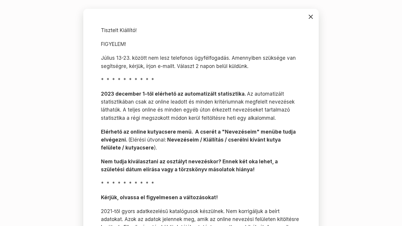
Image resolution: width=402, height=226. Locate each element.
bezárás (311, 17)
